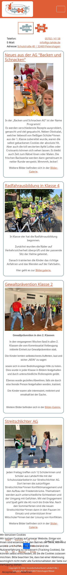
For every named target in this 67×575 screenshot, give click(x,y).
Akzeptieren (9, 572)
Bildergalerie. (43, 270)
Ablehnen (26, 572)
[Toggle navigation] (60, 9)
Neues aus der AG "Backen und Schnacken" (33, 57)
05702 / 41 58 (52, 38)
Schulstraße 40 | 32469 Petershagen (38, 46)
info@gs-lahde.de (50, 42)
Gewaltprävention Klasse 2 (29, 284)
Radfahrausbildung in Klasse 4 (32, 185)
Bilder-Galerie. (53, 407)
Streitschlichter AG (21, 421)
